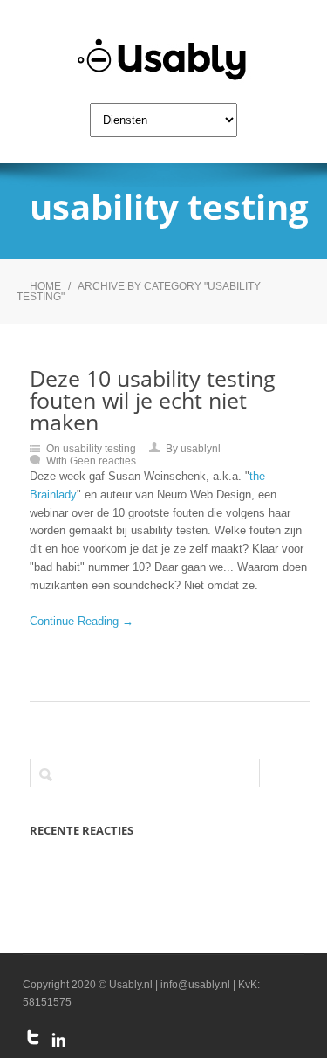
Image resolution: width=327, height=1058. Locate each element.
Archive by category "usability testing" (139, 291)
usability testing (99, 449)
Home (45, 286)
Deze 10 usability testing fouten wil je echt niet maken (153, 399)
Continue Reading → (81, 621)
